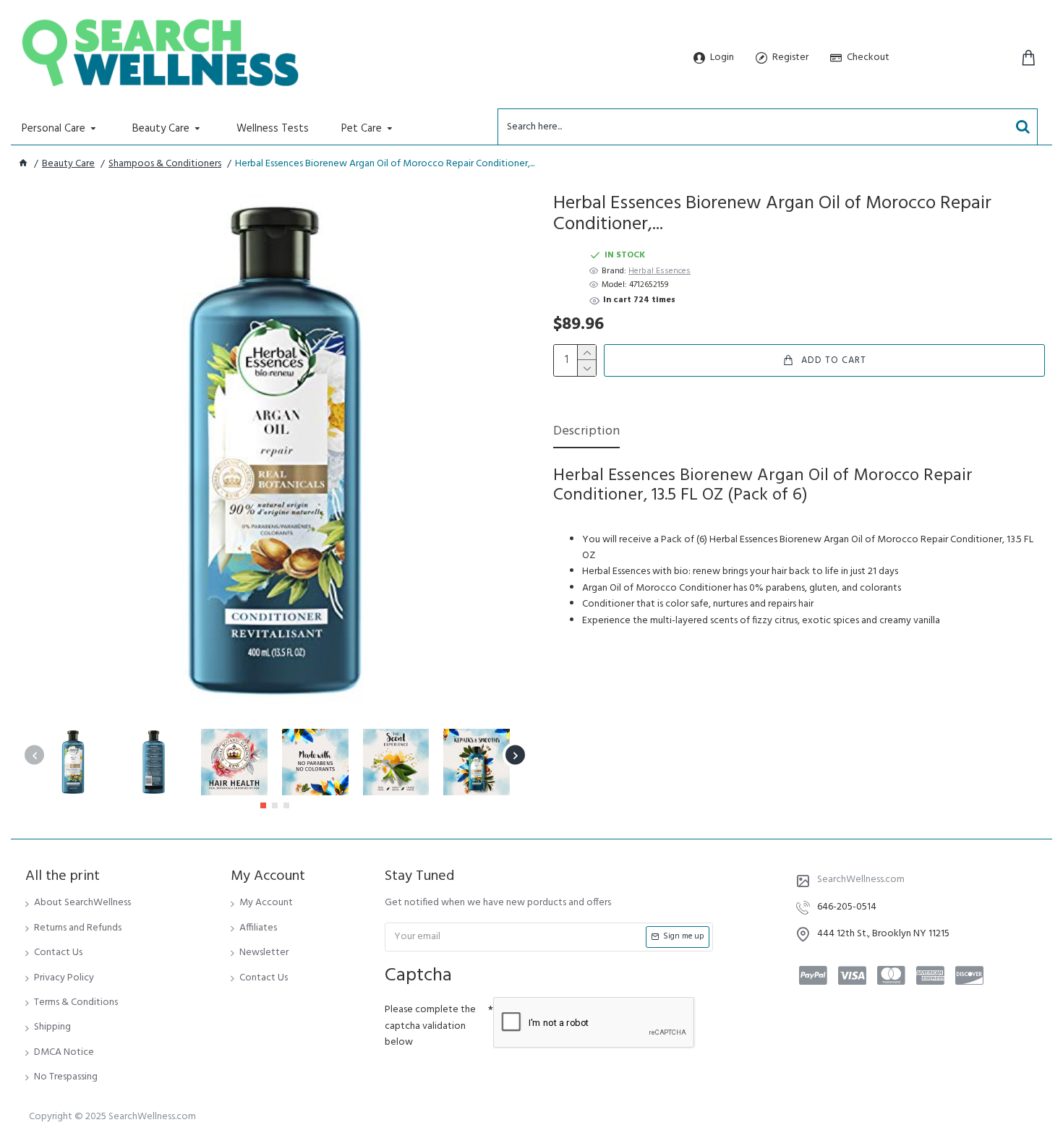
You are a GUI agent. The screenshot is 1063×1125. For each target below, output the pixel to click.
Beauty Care (68, 164)
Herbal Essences (659, 271)
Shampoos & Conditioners (164, 164)
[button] (34, 755)
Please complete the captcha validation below (430, 1026)
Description (586, 433)
